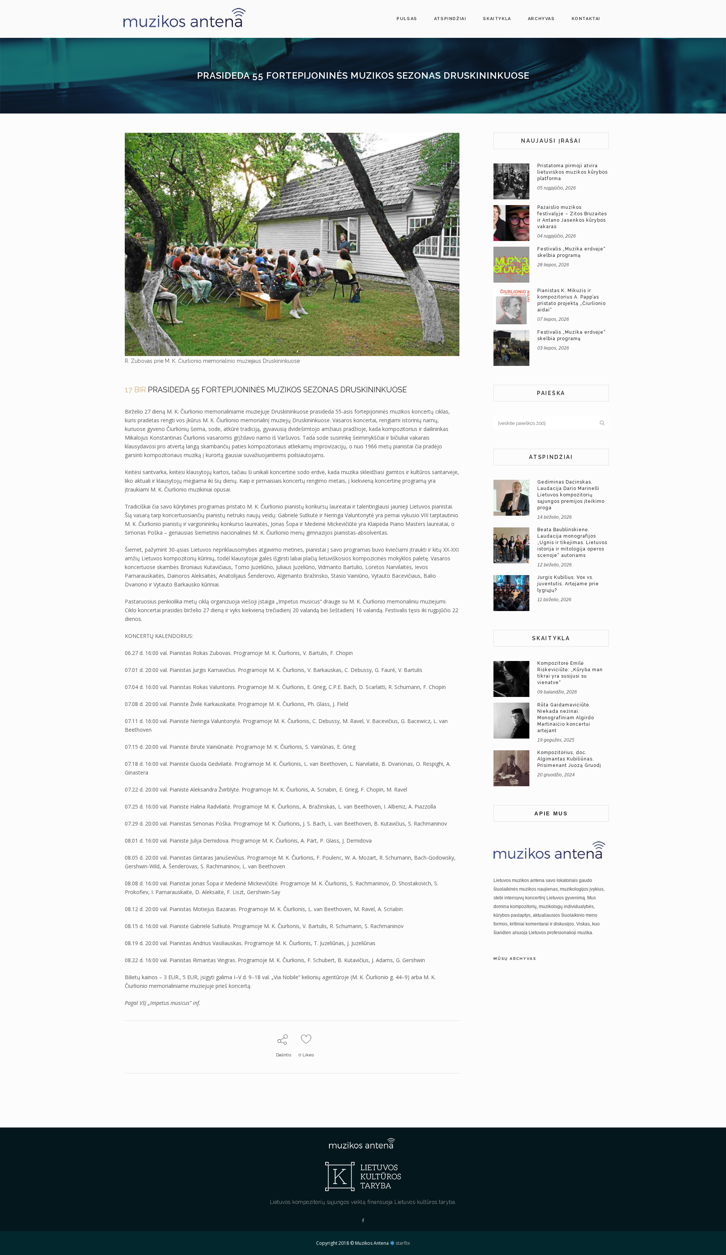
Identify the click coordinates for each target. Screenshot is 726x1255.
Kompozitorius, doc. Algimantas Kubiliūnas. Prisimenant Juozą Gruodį (569, 759)
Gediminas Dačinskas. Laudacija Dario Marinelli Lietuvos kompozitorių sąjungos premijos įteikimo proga (571, 494)
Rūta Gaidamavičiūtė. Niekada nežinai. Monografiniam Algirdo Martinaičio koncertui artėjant (565, 717)
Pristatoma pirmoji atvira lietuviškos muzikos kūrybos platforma (572, 172)
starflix (403, 1243)
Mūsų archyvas (514, 958)
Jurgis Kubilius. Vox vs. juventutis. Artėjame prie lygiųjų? (568, 584)
